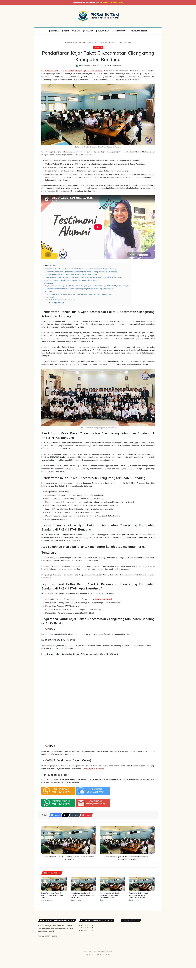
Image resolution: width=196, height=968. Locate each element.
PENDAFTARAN (120, 31)
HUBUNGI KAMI (103, 31)
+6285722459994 (50, 936)
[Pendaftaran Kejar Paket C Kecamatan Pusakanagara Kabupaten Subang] (112, 884)
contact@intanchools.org (94, 769)
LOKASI (77, 31)
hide (54, 265)
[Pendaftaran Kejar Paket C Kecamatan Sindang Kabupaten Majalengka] (83, 884)
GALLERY (89, 31)
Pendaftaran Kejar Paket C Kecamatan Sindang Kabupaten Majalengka (82, 895)
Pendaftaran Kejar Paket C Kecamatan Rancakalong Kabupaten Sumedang (138, 895)
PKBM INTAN (83, 65)
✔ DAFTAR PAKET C (86, 930)
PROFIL (66, 31)
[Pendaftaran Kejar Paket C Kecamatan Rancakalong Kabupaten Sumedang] (142, 884)
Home (68, 42)
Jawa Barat (76, 42)
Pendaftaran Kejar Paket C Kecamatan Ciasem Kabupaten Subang (52, 895)
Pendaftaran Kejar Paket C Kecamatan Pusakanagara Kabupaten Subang (109, 895)
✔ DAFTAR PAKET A (86, 925)
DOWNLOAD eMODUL (139, 31)
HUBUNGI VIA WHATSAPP (112, 2)
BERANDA (55, 31)
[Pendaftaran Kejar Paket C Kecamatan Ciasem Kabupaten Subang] (54, 884)
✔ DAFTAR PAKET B (86, 928)
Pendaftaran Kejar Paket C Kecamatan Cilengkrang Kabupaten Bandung (71, 71)
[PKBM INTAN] (98, 16)
